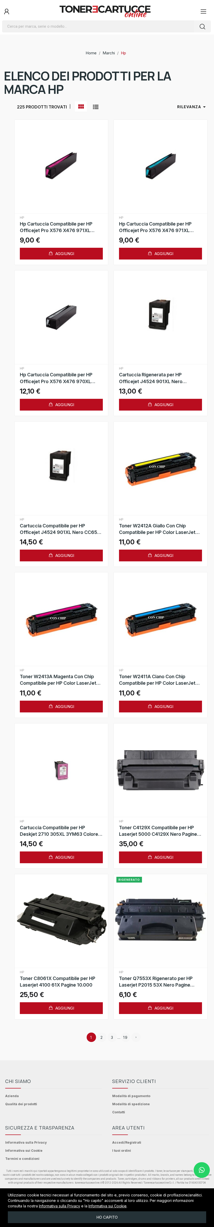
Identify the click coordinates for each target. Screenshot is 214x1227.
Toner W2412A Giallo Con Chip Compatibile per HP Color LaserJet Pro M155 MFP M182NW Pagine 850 (158, 529)
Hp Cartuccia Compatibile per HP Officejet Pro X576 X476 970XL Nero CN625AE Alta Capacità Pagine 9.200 (60, 378)
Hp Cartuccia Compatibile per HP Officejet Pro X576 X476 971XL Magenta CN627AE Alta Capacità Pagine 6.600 (56, 227)
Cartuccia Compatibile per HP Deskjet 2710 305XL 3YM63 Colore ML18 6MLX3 (59, 831)
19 (125, 1037)
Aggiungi (64, 253)
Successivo (136, 1037)
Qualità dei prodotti (21, 1104)
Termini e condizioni (22, 1159)
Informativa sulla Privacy (26, 1142)
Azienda (12, 1096)
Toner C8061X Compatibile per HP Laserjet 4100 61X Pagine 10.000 (57, 982)
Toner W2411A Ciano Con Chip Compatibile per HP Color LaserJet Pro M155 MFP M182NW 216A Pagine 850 (159, 680)
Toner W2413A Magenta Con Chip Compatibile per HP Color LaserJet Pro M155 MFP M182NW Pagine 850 (59, 680)
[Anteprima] (61, 167)
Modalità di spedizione (131, 1104)
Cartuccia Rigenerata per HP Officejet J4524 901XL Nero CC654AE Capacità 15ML (150, 378)
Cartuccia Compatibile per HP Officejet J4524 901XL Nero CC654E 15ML (61, 529)
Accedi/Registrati (126, 1142)
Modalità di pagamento (131, 1096)
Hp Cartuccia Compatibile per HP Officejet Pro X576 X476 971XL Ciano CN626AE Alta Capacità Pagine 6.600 (160, 227)
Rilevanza (192, 107)
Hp (22, 217)
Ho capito (107, 1217)
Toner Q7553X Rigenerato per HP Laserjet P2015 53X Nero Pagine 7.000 (156, 982)
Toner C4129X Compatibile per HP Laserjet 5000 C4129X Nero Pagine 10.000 (158, 831)
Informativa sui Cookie (24, 1151)
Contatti (118, 1112)
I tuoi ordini (121, 1151)
